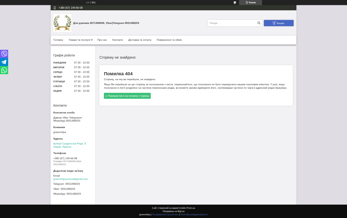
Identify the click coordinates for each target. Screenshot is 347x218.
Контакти (117, 39)
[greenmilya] (62, 22)
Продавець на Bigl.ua (174, 211)
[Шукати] (259, 23)
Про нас (102, 39)
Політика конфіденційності (194, 214)
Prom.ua (191, 208)
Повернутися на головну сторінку (128, 95)
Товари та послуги (79, 39)
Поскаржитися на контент (165, 214)
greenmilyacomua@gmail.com (70, 178)
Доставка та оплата (139, 39)
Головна (58, 39)
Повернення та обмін (169, 39)
